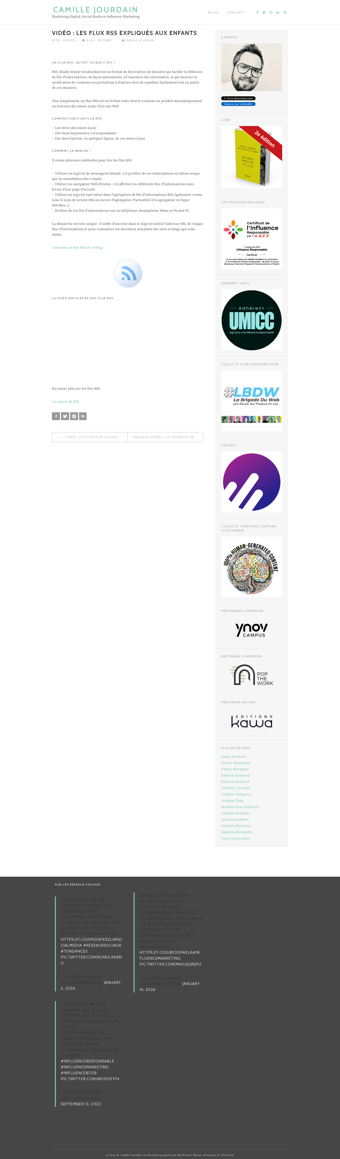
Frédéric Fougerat (236, 794)
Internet (106, 40)
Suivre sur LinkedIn (238, 104)
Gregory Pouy (232, 801)
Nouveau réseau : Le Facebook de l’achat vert (168, 437)
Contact (236, 12)
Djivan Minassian (235, 763)
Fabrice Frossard (235, 775)
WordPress (184, 1155)
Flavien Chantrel (235, 782)
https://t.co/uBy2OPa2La (166, 952)
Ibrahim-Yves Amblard (240, 807)
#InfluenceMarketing (85, 1067)
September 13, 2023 (81, 1104)
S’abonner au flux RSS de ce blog (77, 247)
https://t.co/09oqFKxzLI (87, 939)
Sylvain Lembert (235, 819)
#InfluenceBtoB (79, 1073)
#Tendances (74, 951)
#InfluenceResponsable (87, 1061)
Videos (69, 40)
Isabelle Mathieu (235, 813)
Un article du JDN (65, 402)
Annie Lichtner (233, 757)
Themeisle (227, 1155)
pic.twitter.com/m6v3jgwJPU (170, 964)
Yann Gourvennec (235, 838)
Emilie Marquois (235, 769)
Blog (213, 12)
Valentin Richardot (236, 832)
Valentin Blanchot (236, 826)
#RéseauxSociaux (102, 945)
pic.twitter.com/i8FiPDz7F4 (90, 1078)
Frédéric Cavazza (235, 788)
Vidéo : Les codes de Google (92, 437)
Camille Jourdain (96, 9)
